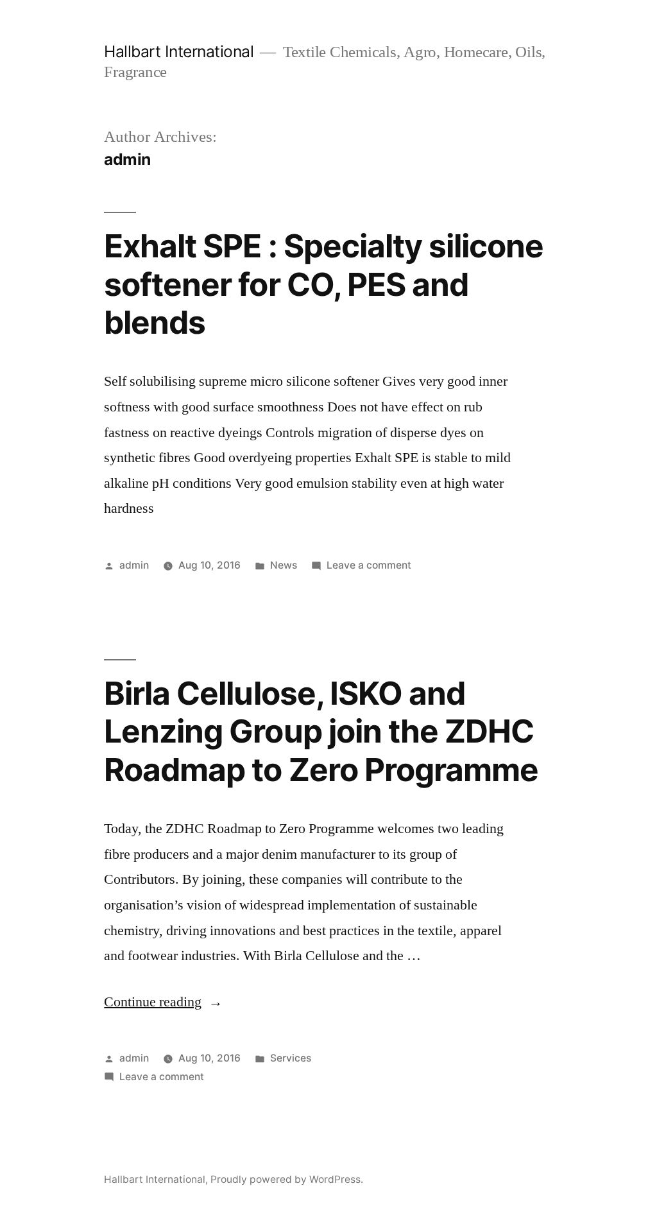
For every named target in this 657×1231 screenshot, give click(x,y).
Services (290, 1058)
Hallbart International (178, 51)
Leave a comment (369, 565)
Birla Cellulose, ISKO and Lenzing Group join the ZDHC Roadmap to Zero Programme (321, 731)
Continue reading (163, 1002)
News (283, 565)
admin (134, 565)
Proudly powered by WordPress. (286, 1179)
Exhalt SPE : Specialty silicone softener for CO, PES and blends (323, 284)
